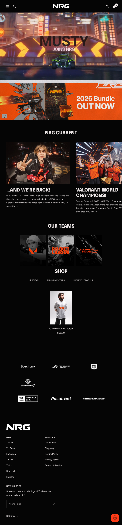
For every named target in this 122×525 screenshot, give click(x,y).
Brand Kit (11, 471)
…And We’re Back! (28, 190)
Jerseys (34, 280)
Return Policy (51, 454)
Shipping (49, 448)
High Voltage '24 (83, 280)
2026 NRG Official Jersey (60, 328)
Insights (10, 476)
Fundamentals (56, 280)
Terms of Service (53, 465)
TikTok (9, 459)
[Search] (14, 6)
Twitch (9, 465)
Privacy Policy (51, 459)
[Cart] (114, 6)
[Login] (107, 6)
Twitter (10, 442)
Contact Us (50, 442)
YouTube (10, 448)
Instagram (11, 454)
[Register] (53, 504)
